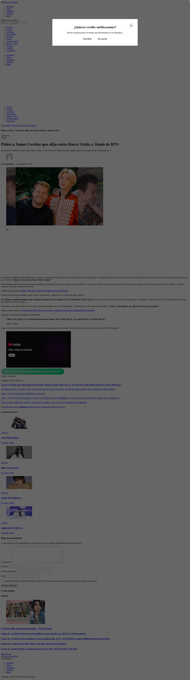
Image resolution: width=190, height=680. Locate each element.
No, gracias (102, 39)
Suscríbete (87, 39)
